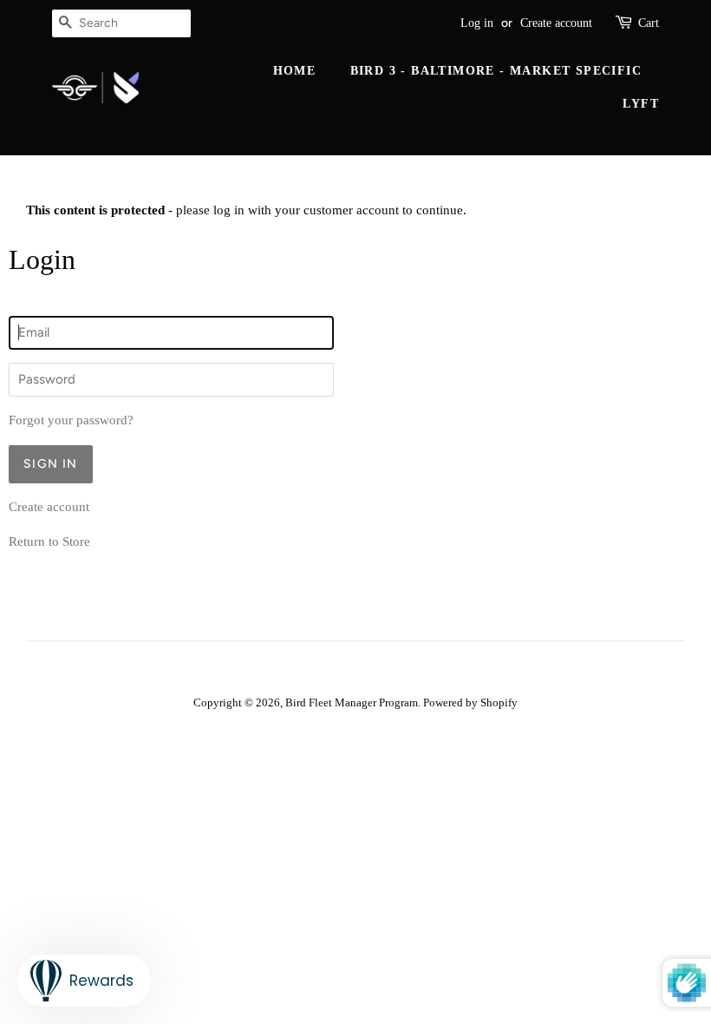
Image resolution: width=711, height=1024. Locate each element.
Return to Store (49, 541)
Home (294, 70)
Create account (556, 23)
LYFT (641, 103)
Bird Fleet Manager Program (351, 703)
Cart (648, 23)
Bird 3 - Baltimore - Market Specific (496, 70)
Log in (476, 23)
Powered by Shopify (470, 703)
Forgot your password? (71, 420)
